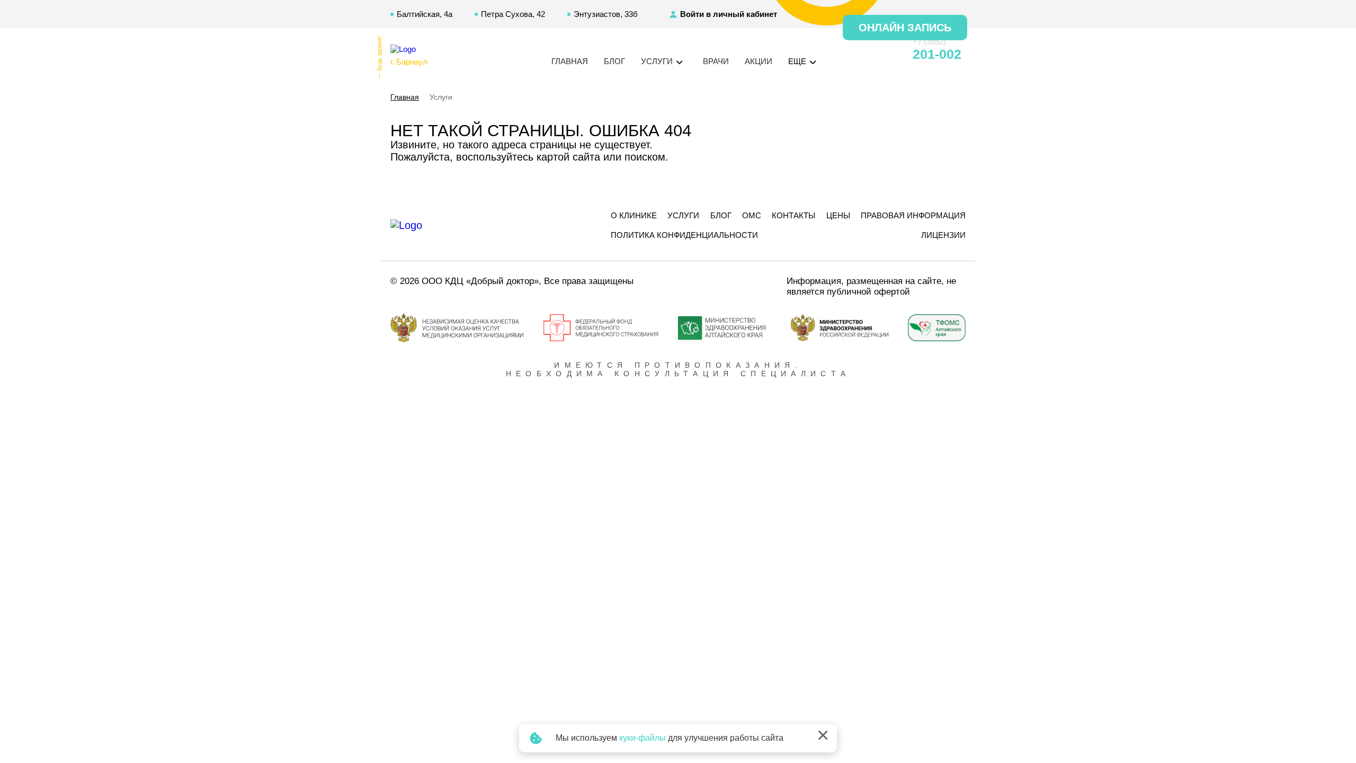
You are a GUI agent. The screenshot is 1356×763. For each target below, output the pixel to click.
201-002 (937, 54)
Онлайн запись (905, 27)
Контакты (793, 215)
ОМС (751, 215)
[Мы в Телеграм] (866, 54)
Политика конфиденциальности (684, 234)
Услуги (683, 215)
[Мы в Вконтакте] (886, 54)
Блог (614, 61)
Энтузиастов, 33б (606, 14)
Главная (569, 61)
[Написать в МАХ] (847, 54)
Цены (838, 215)
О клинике (634, 215)
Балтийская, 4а (424, 14)
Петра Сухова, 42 (513, 14)
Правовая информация (913, 215)
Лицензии (943, 234)
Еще (798, 61)
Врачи (716, 61)
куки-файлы (642, 737)
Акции (758, 61)
